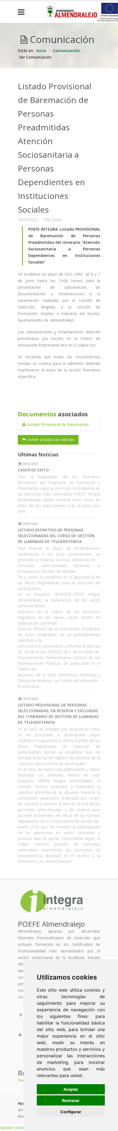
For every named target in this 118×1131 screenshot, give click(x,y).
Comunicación (66, 50)
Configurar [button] (70, 1111)
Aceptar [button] (70, 1089)
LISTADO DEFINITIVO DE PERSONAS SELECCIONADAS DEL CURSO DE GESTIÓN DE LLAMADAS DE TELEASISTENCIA (56, 535)
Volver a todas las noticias (50, 439)
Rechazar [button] (71, 1100)
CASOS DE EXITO (33, 470)
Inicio (41, 50)
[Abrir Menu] (25, 12)
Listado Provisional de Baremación (57, 424)
